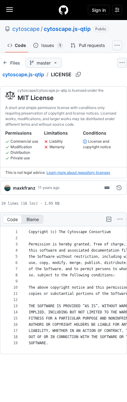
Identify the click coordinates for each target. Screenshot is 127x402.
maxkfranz (24, 188)
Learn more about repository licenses (78, 172)
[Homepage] (63, 10)
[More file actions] (120, 219)
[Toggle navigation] (9, 9)
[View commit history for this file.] (119, 187)
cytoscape (25, 29)
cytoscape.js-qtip (67, 29)
